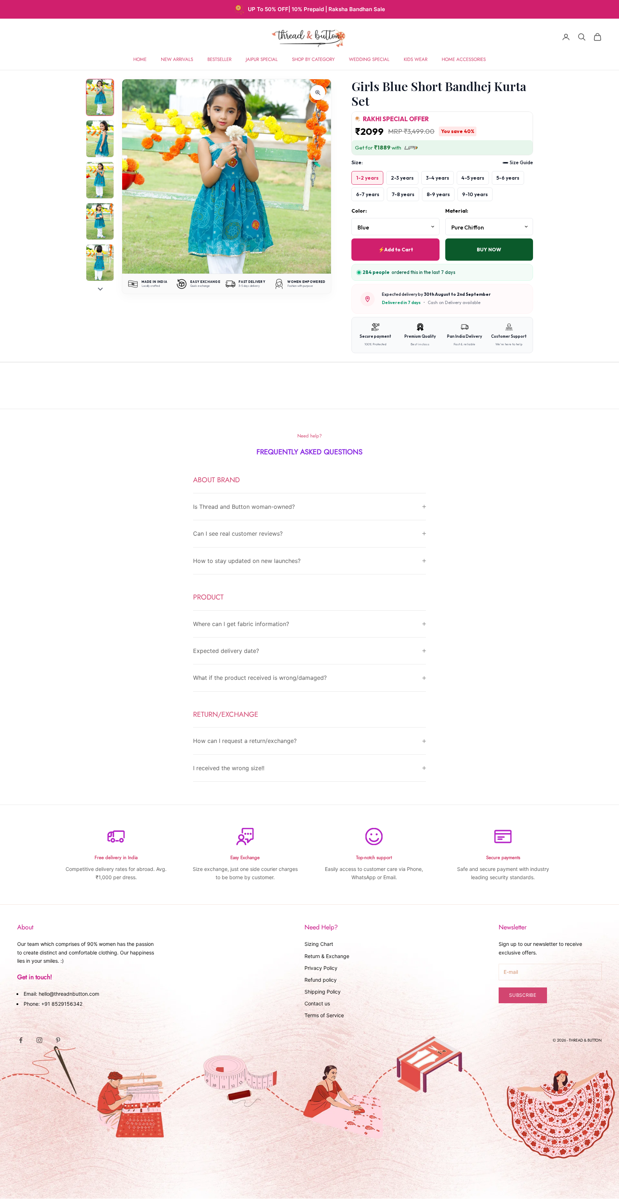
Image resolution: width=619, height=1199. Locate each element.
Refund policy (320, 980)
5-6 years (507, 178)
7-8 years (403, 194)
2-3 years (402, 178)
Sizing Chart (318, 944)
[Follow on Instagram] (39, 1040)
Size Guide (521, 162)
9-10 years (475, 194)
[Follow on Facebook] (20, 1040)
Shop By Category (313, 59)
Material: (456, 211)
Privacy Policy (320, 968)
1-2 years (367, 178)
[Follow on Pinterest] (58, 1040)
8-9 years (438, 194)
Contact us (317, 1003)
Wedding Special (369, 59)
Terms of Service (324, 1015)
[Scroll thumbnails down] (100, 289)
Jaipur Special (262, 59)
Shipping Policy (322, 992)
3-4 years (437, 178)
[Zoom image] (317, 92)
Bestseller (219, 59)
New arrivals (177, 59)
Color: (359, 211)
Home (140, 59)
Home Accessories (464, 59)
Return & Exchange (326, 956)
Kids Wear (415, 59)
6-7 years (367, 194)
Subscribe (523, 995)
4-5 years (472, 178)
